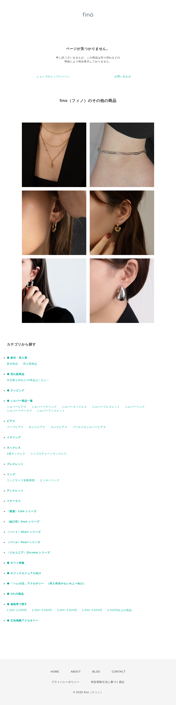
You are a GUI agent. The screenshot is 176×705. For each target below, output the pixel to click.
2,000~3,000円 (42, 610)
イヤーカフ (14, 500)
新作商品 (12, 363)
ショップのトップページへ (53, 76)
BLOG (96, 671)
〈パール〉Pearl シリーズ (23, 542)
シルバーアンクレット (51, 410)
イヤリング (14, 437)
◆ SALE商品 (15, 593)
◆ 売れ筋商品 (15, 374)
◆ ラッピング (15, 390)
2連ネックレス (16, 453)
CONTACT (119, 671)
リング (11, 474)
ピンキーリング (49, 480)
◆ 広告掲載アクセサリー (22, 620)
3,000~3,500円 (67, 610)
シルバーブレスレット (106, 406)
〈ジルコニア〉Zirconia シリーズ (28, 552)
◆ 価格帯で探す (17, 604)
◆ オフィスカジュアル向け (24, 573)
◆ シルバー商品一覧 (20, 400)
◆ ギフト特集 (15, 562)
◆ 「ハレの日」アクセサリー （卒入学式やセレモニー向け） (46, 583)
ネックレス (14, 447)
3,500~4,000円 (92, 610)
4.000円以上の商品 (119, 610)
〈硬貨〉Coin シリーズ (21, 511)
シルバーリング (135, 406)
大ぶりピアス (37, 427)
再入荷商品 (30, 363)
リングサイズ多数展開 (21, 480)
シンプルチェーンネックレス (48, 453)
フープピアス (15, 427)
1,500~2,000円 (17, 610)
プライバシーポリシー (65, 681)
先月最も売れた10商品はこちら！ (28, 380)
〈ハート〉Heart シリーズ (24, 531)
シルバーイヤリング (44, 406)
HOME (55, 671)
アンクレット (15, 490)
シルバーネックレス (74, 406)
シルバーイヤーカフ (19, 410)
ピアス (11, 420)
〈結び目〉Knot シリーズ (23, 521)
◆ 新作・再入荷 (17, 357)
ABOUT (76, 671)
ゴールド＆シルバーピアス (89, 427)
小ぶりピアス (59, 427)
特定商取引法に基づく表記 (107, 681)
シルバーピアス (16, 406)
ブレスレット (15, 463)
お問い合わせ (122, 76)
